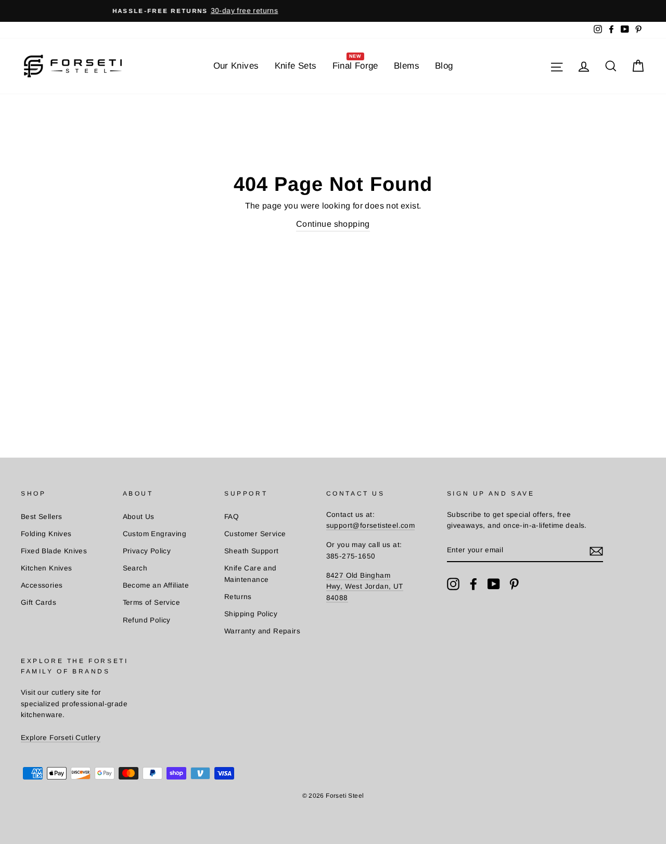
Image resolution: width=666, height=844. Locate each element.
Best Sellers (41, 517)
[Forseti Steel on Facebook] (473, 584)
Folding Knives (46, 534)
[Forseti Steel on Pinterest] (514, 584)
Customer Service (255, 534)
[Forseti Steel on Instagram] (453, 584)
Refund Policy (147, 620)
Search (135, 568)
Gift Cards (38, 602)
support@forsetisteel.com (370, 525)
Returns (238, 597)
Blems (406, 66)
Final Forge (355, 63)
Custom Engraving (154, 534)
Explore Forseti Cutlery (60, 738)
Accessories (41, 585)
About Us (139, 517)
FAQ (231, 517)
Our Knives (236, 66)
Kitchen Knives (46, 568)
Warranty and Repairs (262, 631)
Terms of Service (151, 602)
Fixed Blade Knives (54, 551)
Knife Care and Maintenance (250, 573)
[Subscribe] (596, 550)
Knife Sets (296, 66)
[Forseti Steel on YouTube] (494, 584)
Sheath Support (251, 551)
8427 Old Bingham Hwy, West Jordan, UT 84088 (364, 587)
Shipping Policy (250, 614)
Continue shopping (333, 223)
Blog (444, 66)
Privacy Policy (147, 551)
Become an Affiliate (156, 585)
